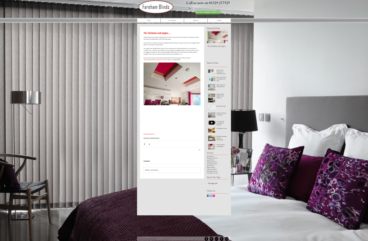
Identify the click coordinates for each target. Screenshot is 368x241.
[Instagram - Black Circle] (227, 239)
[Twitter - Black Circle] (211, 239)
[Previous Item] (210, 37)
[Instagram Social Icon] (214, 196)
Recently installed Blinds (151, 138)
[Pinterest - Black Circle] (221, 239)
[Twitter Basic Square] (211, 196)
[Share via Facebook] (144, 144)
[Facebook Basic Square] (208, 196)
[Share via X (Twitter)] (149, 144)
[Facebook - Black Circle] (206, 239)
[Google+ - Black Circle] (216, 239)
